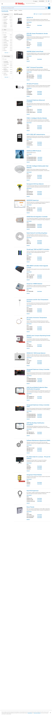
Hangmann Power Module (34, 474)
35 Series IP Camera (32, 83)
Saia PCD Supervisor (32, 490)
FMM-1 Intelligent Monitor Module (37, 118)
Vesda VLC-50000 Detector (34, 283)
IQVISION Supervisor (33, 200)
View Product (29, 22)
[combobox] (26, 7)
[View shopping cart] (48, 1)
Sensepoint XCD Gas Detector (35, 184)
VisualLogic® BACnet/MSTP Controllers (38, 249)
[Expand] (2, 64)
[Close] (50, 713)
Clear (46, 7)
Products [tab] (11, 10)
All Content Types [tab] (5, 10)
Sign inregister (38, 13)
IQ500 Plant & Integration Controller (37, 216)
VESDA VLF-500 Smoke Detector (36, 353)
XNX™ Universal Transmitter (35, 67)
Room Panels (30, 507)
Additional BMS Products (34, 150)
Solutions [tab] (20, 10)
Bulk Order (41, 1)
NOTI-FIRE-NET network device (36, 134)
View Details (39, 25)
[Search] (49, 8)
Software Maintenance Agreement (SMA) (38, 440)
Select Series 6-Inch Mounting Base (37, 233)
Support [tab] (15, 10)
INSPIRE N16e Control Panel (35, 51)
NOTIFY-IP (30, 17)
